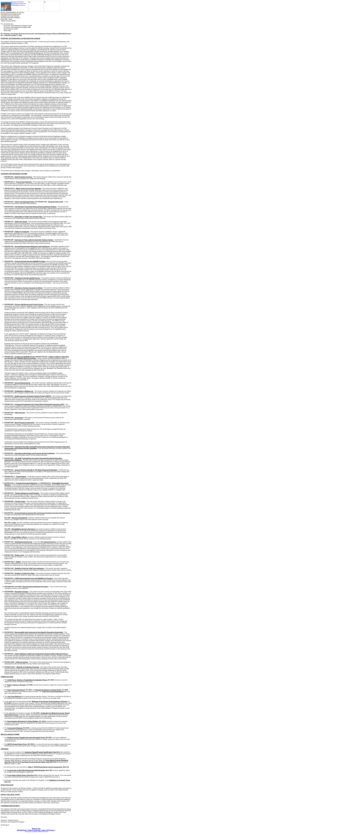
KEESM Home (22, 830)
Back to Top (36, 828)
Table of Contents (34, 830)
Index (44, 830)
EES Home (51, 830)
